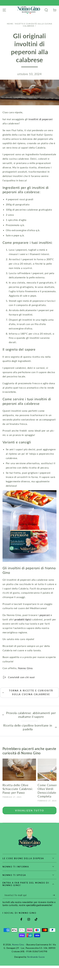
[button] (46, 10)
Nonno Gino (25, 668)
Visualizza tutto (29, 810)
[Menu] (4, 10)
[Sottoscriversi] (54, 895)
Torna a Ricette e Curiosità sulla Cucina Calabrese (31, 692)
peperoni (44, 614)
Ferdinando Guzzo (36, 957)
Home (10, 24)
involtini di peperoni (40, 119)
